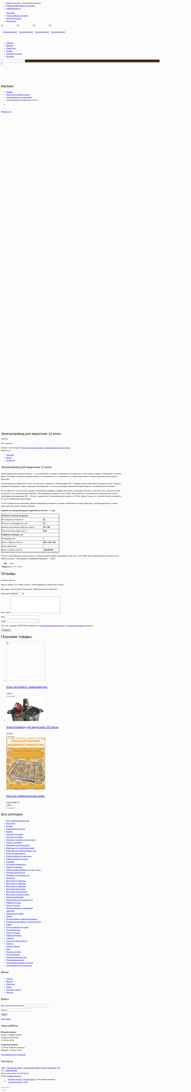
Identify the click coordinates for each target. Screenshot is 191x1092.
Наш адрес (10, 13)
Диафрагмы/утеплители (15, 829)
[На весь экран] (7, 1087)
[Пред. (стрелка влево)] (2, 1090)
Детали (9, 458)
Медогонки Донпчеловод (16, 889)
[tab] (64, 455)
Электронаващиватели (15, 960)
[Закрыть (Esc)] (2, 1087)
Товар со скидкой (13, 946)
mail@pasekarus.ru (13, 8)
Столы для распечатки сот (16, 941)
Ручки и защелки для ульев (17, 927)
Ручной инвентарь (13, 930)
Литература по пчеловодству (17, 875)
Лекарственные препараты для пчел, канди (23, 870)
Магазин (9, 981)
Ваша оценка (6, 594)
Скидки (9, 987)
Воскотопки (10, 823)
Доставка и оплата (13, 990)
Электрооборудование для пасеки (19, 963)
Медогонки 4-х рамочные (16, 886)
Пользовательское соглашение (13, 1055)
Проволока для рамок (14, 914)
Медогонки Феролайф (15, 897)
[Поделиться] (5, 1087)
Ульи (8, 949)
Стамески (10, 938)
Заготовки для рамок (14, 837)
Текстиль (9, 944)
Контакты (10, 992)
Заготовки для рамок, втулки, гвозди (20, 840)
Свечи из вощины (13, 933)
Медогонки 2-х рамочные (16, 881)
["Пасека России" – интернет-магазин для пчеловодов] (33, 32)
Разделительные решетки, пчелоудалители (23, 922)
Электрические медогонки (16, 957)
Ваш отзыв (6, 612)
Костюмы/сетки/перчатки (16, 864)
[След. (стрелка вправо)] (5, 1090)
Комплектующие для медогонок (18, 856)
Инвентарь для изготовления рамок (20, 848)
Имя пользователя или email (12, 1006)
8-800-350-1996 (11, 1071)
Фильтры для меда (13, 952)
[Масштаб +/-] (10, 1087)
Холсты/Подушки (13, 955)
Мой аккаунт (11, 21)
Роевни (9, 925)
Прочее (9, 916)
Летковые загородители (15, 873)
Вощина (9, 826)
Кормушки (10, 862)
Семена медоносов (13, 935)
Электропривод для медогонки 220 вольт (32, 727)
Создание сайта (14, 1082)
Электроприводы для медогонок (19, 97)
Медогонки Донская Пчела (16, 892)
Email (3, 621)
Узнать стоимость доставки (17, 16)
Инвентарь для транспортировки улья (21, 851)
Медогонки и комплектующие (17, 95)
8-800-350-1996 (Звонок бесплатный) (20, 6)
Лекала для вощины (14, 867)
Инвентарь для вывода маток (17, 845)
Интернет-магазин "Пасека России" (22, 1079)
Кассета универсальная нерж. (25, 795)
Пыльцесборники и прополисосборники (21, 919)
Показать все (6, 112)
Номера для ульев (13, 903)
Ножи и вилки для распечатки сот (19, 900)
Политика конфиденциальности (51, 626)
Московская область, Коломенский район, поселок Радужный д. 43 (33, 1068)
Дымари (9, 832)
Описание (10, 455)
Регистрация (6, 1019)
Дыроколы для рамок (14, 834)
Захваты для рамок (14, 843)
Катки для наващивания (15, 853)
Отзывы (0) (10, 460)
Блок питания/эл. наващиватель (26, 686)
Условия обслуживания (75, 626)
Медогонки (10, 878)
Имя (2, 617)
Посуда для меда (13, 905)
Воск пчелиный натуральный (17, 821)
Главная (9, 92)
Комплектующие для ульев (17, 859)
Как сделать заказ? (14, 18)
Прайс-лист (10, 984)
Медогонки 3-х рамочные (16, 884)
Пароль (4, 1010)
